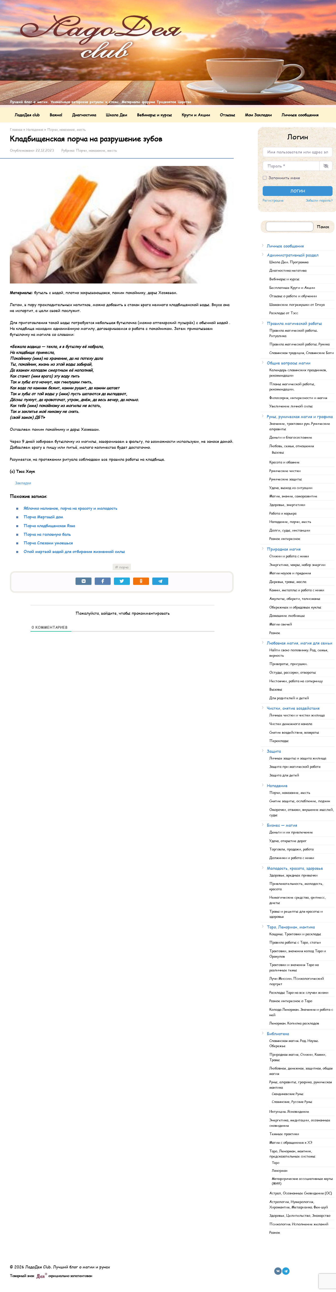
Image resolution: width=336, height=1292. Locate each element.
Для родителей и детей (289, 697)
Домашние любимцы (287, 615)
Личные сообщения (300, 115)
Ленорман (279, 1170)
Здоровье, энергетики (287, 504)
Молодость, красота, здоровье (295, 868)
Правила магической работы (294, 323)
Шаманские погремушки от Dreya (297, 304)
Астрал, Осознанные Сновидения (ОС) (300, 1192)
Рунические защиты (285, 478)
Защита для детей (284, 774)
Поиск (323, 226)
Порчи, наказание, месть (96, 150)
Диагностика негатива (287, 270)
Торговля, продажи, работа (291, 848)
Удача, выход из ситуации (290, 487)
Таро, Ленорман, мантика (291, 927)
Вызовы (278, 452)
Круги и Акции (196, 115)
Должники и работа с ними (291, 857)
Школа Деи (116, 115)
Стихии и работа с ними (289, 555)
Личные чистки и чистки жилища (297, 715)
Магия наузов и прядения (290, 572)
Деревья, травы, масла (287, 581)
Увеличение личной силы (291, 405)
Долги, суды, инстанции (289, 530)
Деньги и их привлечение (291, 832)
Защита (274, 751)
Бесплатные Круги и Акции (292, 287)
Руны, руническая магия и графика (300, 416)
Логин (297, 191)
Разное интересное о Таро (290, 1000)
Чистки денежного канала (290, 723)
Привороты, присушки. (288, 663)
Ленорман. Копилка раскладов (294, 1023)
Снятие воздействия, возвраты (294, 732)
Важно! (56, 115)
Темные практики (284, 1133)
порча (123, 566)
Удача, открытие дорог (288, 840)
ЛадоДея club (27, 115)
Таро (275, 1162)
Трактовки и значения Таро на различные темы (294, 967)
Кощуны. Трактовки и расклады (295, 933)
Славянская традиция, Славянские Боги (301, 352)
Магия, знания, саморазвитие (293, 495)
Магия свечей (280, 624)
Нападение (277, 785)
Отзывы (227, 115)
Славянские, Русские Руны (292, 1101)
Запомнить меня (284, 177)
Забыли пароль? (319, 200)
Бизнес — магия (282, 825)
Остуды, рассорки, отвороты (292, 672)
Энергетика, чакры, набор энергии (297, 564)
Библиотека (278, 1033)
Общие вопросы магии (288, 363)
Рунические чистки (285, 470)
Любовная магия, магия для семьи (299, 643)
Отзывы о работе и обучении (293, 295)
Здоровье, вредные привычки (293, 875)
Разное (274, 632)
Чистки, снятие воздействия (293, 708)
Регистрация (273, 200)
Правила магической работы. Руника (299, 344)
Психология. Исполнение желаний (298, 1223)
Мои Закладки (258, 115)
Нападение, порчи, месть (290, 521)
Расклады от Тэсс (283, 312)
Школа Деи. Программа (288, 261)
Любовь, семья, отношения (291, 445)
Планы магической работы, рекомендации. (292, 386)
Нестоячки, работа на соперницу (296, 680)
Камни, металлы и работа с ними (296, 589)
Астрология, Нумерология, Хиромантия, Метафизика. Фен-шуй (298, 1204)
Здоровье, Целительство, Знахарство (299, 1215)
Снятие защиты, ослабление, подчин (299, 800)
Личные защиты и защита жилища (297, 758)
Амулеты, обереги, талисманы (294, 598)
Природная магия (284, 549)
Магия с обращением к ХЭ (290, 1142)
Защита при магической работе (295, 766)
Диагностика (84, 115)
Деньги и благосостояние (290, 437)
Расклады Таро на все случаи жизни (298, 992)
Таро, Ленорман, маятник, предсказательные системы (292, 1153)
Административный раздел (293, 255)
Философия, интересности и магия (298, 397)
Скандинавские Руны (287, 1094)
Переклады (279, 740)
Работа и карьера (282, 513)
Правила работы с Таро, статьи (295, 942)
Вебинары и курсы (154, 115)
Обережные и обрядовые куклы (295, 607)
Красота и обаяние (284, 462)
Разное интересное (284, 538)
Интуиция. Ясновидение (289, 1111)
